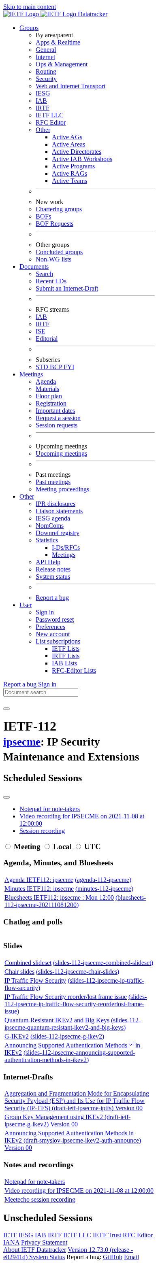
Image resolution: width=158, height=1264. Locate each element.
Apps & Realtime (58, 42)
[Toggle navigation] (6, 708)
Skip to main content (29, 6)
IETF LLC (50, 115)
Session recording (42, 830)
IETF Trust (107, 1235)
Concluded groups (59, 252)
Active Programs (73, 166)
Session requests (56, 425)
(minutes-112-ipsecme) (104, 888)
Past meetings (53, 481)
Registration (51, 403)
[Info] (6, 797)
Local (62, 846)
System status (53, 576)
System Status (47, 1256)
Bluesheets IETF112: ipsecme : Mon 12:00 (59, 897)
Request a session (58, 417)
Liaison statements (59, 511)
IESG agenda (53, 518)
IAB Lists (64, 663)
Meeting (27, 846)
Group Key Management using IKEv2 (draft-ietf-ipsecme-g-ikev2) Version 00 (67, 1120)
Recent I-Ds (51, 281)
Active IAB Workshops (82, 158)
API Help (48, 562)
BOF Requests (54, 223)
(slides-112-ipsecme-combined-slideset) (103, 962)
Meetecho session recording (39, 1199)
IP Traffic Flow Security (35, 980)
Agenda (46, 381)
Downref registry (57, 532)
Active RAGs (69, 173)
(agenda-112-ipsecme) (103, 879)
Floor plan (49, 396)
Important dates (55, 410)
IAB (41, 100)
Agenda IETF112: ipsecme (38, 879)
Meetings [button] (31, 374)
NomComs (50, 525)
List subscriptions (58, 641)
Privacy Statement (44, 1242)
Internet (45, 56)
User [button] (25, 604)
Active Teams (69, 180)
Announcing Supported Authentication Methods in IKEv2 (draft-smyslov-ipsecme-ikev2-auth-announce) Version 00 (72, 1140)
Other (43, 129)
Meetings (63, 554)
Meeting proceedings (62, 489)
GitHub (112, 1256)
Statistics (47, 540)
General (46, 49)
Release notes (53, 569)
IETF (10, 1235)
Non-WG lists (53, 259)
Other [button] (26, 496)
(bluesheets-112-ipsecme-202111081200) (75, 901)
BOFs (43, 216)
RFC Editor (51, 122)
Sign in (45, 612)
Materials (47, 388)
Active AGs (67, 137)
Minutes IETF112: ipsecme (39, 888)
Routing (46, 71)
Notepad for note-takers (49, 808)
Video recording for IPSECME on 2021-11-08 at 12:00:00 (79, 1190)
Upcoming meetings (61, 453)
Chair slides (19, 971)
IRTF (42, 107)
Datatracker (91, 14)
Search (44, 273)
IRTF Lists (65, 655)
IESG (43, 93)
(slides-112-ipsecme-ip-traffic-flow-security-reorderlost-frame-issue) (75, 1004)
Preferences (50, 626)
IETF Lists (65, 648)
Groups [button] (28, 27)
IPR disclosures (55, 503)
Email (131, 1256)
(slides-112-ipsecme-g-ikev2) (67, 1036)
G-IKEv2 (16, 1036)
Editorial (47, 338)
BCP (57, 366)
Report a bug (52, 597)
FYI (69, 366)
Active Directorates (76, 151)
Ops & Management (62, 64)
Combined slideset (27, 962)
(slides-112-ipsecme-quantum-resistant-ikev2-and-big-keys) (72, 1024)
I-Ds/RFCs (66, 547)
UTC (92, 846)
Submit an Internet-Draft (67, 288)
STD (43, 366)
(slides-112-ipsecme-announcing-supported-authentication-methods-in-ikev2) (69, 1056)
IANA (11, 1242)
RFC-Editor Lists (74, 670)
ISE (40, 331)
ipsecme (22, 742)
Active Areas (68, 144)
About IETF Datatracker (34, 1249)
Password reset (55, 619)
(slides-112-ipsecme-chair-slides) (77, 971)
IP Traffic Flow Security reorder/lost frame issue (65, 996)
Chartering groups (59, 209)
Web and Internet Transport (70, 86)
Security (46, 78)
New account (53, 634)
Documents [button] (34, 266)
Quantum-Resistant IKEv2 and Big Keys (56, 1020)
